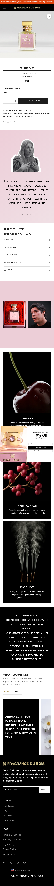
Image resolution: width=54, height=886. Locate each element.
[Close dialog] (52, 427)
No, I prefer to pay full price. (40, 450)
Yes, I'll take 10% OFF (40, 447)
